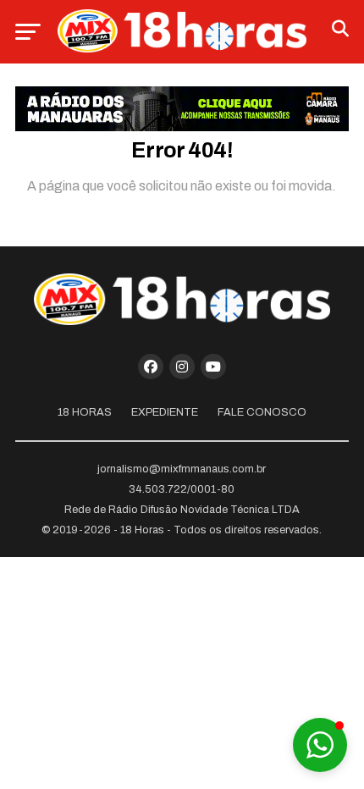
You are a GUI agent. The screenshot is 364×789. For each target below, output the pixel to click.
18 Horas (85, 412)
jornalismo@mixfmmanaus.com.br (181, 469)
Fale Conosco (262, 412)
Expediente (164, 412)
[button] (320, 745)
